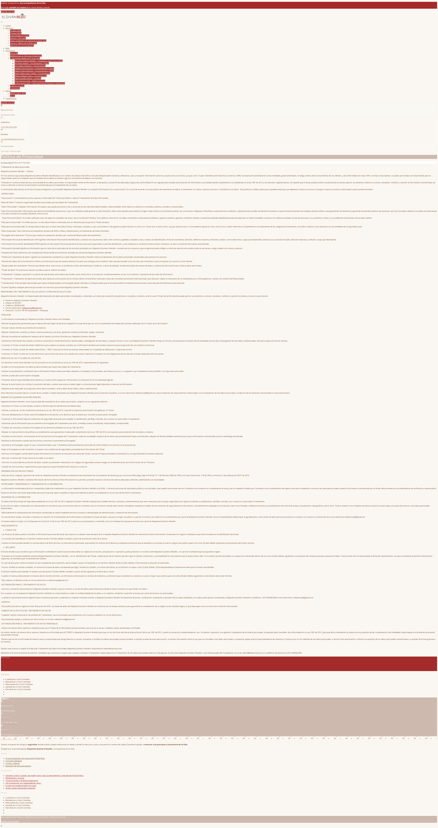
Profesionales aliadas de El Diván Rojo (25, 58)
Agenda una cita (8, 12)
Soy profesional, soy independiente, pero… (23, 783)
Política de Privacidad (10, 821)
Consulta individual (13, 665)
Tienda (8, 91)
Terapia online (15, 30)
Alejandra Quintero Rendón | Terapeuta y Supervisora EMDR (39, 61)
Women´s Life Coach (18, 38)
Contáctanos (11, 99)
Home (8, 26)
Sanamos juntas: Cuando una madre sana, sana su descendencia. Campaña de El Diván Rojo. (44, 775)
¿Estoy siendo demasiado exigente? (20, 788)
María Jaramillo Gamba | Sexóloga (28, 78)
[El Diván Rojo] (14, 18)
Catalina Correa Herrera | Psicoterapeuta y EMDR (34, 68)
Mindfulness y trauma (14, 778)
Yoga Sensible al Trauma (19, 35)
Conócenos (10, 51)
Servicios (9, 28)
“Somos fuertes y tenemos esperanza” (21, 780)
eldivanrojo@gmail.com (32, 308)
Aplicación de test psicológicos (22, 46)
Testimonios (15, 88)
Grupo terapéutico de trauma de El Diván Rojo (28, 41)
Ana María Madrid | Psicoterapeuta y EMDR (32, 63)
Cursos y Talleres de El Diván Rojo (23, 43)
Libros (12, 96)
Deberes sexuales (17, 86)
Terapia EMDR (15, 33)
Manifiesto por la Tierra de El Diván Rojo (26, 56)
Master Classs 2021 (18, 93)
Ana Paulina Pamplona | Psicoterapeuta (30, 66)
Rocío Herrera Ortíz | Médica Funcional (30, 81)
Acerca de (14, 53)
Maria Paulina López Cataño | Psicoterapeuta (32, 73)
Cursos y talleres (12, 667)
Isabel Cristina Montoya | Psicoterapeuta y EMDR (34, 71)
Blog (7, 48)
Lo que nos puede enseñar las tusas (20, 785)
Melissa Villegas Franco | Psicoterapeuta (31, 76)
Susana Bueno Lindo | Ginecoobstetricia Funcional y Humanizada (40, 83)
